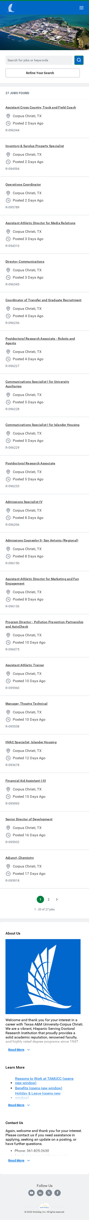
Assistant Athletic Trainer (24, 665)
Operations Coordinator (23, 184)
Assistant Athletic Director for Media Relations (40, 223)
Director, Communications (24, 261)
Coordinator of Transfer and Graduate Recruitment (43, 300)
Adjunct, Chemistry (19, 858)
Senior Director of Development (28, 819)
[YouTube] (31, 1193)
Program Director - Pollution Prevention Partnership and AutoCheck (44, 624)
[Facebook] (57, 1193)
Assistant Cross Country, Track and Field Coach (40, 107)
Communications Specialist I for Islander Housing (42, 425)
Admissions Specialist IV (23, 502)
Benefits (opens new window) (38, 1088)
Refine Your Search (40, 73)
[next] (56, 899)
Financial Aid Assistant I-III (25, 780)
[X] (49, 1193)
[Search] (79, 60)
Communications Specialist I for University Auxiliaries (37, 384)
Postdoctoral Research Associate (30, 463)
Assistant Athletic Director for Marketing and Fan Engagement (42, 581)
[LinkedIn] (40, 1193)
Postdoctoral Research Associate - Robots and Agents (40, 341)
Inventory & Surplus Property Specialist (34, 146)
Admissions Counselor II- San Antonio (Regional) (41, 540)
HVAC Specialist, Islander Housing (31, 742)
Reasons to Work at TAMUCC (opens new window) (44, 1080)
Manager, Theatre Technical (26, 703)
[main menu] (81, 8)
